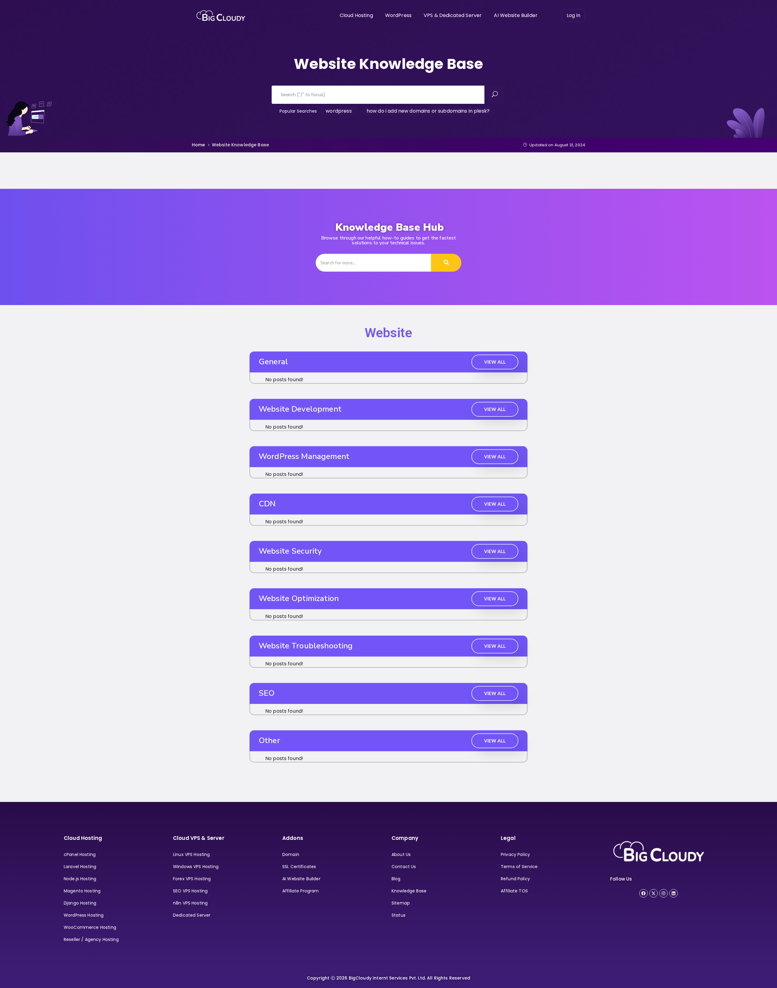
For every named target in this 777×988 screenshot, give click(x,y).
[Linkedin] (673, 893)
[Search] (446, 263)
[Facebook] (643, 893)
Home (198, 145)
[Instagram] (663, 893)
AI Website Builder (516, 15)
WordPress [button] (398, 15)
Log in (573, 15)
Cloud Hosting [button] (356, 15)
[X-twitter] (653, 893)
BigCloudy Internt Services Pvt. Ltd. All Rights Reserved (408, 978)
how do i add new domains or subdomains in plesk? (428, 110)
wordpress (338, 110)
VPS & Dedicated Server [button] (453, 15)
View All (495, 362)
